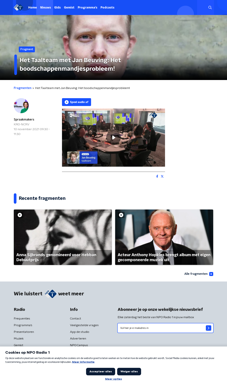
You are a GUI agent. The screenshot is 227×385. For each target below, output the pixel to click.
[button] (210, 7)
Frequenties (22, 318)
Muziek (19, 338)
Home (32, 7)
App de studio (79, 332)
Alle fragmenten (196, 274)
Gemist (69, 7)
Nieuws (45, 7)
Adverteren (78, 338)
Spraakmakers (24, 119)
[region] (113, 137)
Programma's (87, 7)
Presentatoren (24, 332)
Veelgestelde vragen (84, 325)
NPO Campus (79, 345)
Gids (57, 7)
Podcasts (107, 7)
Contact (75, 318)
